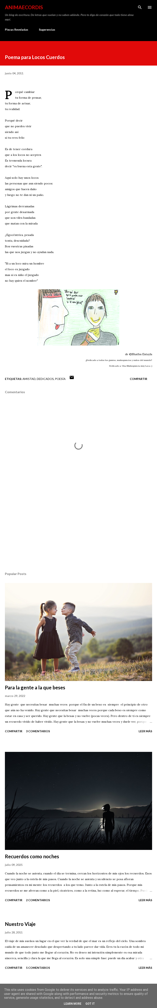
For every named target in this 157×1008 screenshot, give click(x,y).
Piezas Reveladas (16, 29)
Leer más (145, 731)
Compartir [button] (138, 379)
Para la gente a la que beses (35, 687)
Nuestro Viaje (20, 924)
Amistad (29, 379)
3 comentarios (38, 731)
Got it (90, 1003)
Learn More (72, 1003)
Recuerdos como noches (32, 856)
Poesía (60, 379)
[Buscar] (139, 7)
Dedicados (45, 379)
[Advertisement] (78, 530)
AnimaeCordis (24, 7)
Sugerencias (47, 29)
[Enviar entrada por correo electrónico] (71, 379)
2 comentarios (38, 900)
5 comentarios (38, 967)
